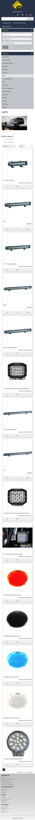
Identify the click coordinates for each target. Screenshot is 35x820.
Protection (5, 85)
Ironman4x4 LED (10, 139)
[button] (31, 15)
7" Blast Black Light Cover (11, 636)
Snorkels (4, 97)
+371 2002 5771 (18, 12)
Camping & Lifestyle (7, 63)
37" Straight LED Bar (10, 429)
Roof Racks (5, 94)
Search (5, 47)
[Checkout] (26, 15)
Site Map (3, 792)
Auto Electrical (6, 60)
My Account (4, 807)
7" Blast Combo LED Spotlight (12, 759)
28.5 (4, 305)
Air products (5, 56)
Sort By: (5, 146)
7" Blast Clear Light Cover (11, 718)
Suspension (5, 104)
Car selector (7, 23)
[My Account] (18, 15)
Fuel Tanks (5, 69)
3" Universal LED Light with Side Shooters (16, 388)
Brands (3, 797)
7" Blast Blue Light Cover (11, 677)
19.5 (4, 221)
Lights (4, 75)
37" (4, 470)
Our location (7, 26)
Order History (5, 808)
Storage (4, 101)
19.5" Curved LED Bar (10, 264)
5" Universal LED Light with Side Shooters (16, 513)
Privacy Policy (5, 781)
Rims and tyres (6, 91)
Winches (4, 107)
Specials (3, 802)
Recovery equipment (7, 88)
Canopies (4, 66)
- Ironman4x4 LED (7, 78)
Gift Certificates (6, 799)
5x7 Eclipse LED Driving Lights (13, 554)
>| (20, 769)
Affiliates (4, 800)
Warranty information (7, 784)
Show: (21, 146)
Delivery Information (7, 779)
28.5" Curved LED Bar (10, 347)
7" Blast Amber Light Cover (12, 595)
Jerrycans (4, 72)
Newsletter (4, 812)
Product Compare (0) (9, 142)
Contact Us (4, 789)
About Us (3, 777)
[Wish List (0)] (22, 15)
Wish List (3, 810)
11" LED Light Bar (8, 180)
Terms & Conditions (6, 783)
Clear (11, 47)
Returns (3, 791)
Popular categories (20, 23)
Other (3, 82)
